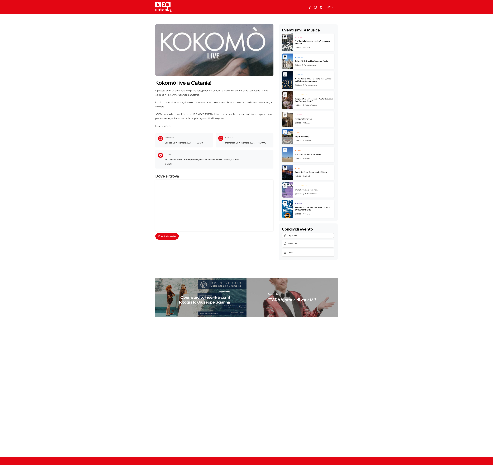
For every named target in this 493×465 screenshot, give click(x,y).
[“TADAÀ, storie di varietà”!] (292, 297)
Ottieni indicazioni (168, 236)
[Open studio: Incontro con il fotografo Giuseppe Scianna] (200, 297)
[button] (332, 7)
